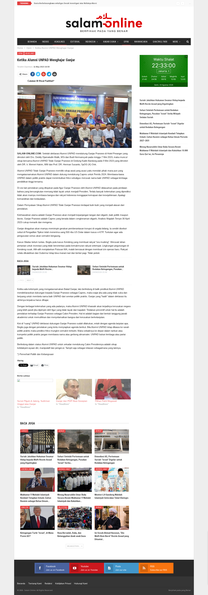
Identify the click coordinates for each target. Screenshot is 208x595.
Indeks (45, 41)
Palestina (62, 507)
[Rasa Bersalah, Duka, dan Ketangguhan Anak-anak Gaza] (74, 518)
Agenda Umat (27, 469)
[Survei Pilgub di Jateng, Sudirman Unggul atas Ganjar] (35, 389)
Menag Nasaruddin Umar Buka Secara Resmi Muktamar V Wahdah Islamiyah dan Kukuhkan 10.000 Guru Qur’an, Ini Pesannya (164, 150)
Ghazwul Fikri (160, 41)
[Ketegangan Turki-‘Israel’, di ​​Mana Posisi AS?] (37, 518)
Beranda (32, 41)
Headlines (59, 41)
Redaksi (48, 583)
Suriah (24, 431)
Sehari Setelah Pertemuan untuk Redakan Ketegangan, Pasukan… (108, 268)
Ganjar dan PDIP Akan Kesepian (71, 401)
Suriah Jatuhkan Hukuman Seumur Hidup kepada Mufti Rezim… (52, 268)
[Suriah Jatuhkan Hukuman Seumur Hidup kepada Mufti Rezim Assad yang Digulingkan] (23, 270)
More (175, 41)
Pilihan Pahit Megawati (106, 401)
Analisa (24, 507)
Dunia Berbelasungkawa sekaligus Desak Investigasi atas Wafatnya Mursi (65, 3)
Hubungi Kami (80, 583)
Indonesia (90, 41)
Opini (126, 41)
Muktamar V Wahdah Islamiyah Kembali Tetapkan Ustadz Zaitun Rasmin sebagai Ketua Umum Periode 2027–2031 (164, 137)
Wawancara (141, 41)
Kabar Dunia (109, 41)
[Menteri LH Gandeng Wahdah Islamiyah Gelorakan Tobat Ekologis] (112, 480)
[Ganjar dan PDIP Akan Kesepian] (74, 389)
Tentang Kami (35, 583)
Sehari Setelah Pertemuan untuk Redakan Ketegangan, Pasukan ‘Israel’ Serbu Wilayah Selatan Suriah (160, 114)
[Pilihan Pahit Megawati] (113, 389)
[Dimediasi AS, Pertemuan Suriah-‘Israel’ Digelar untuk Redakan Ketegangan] (112, 441)
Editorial (75, 41)
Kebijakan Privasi (63, 583)
